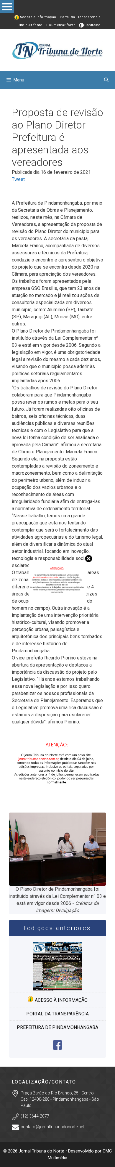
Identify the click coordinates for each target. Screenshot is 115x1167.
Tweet (18, 179)
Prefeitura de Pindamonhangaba (57, 1027)
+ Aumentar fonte (60, 25)
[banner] (57, 800)
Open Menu (7, 6)
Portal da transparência (57, 1014)
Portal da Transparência (80, 17)
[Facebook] (57, 1048)
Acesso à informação (61, 1000)
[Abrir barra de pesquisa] (106, 80)
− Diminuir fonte (28, 25)
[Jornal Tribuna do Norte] (57, 49)
